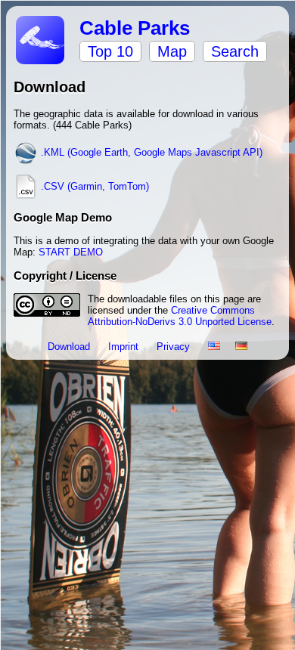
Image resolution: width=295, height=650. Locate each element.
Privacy (175, 346)
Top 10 (110, 51)
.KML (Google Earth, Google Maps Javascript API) (150, 152)
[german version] (241, 346)
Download (70, 346)
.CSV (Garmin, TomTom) (93, 186)
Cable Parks (134, 28)
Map (172, 51)
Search (235, 51)
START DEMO (71, 252)
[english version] (214, 346)
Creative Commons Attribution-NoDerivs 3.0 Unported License (180, 316)
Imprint (124, 346)
